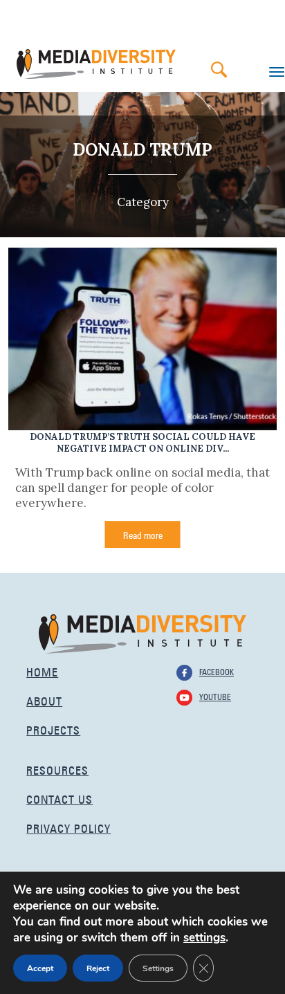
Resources (57, 769)
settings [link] (204, 938)
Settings (158, 968)
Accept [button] (40, 968)
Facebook (216, 671)
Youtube (215, 696)
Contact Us (59, 798)
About (44, 700)
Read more (143, 534)
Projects (53, 729)
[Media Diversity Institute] (142, 632)
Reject (97, 968)
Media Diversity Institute (96, 64)
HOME (42, 671)
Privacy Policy (68, 827)
